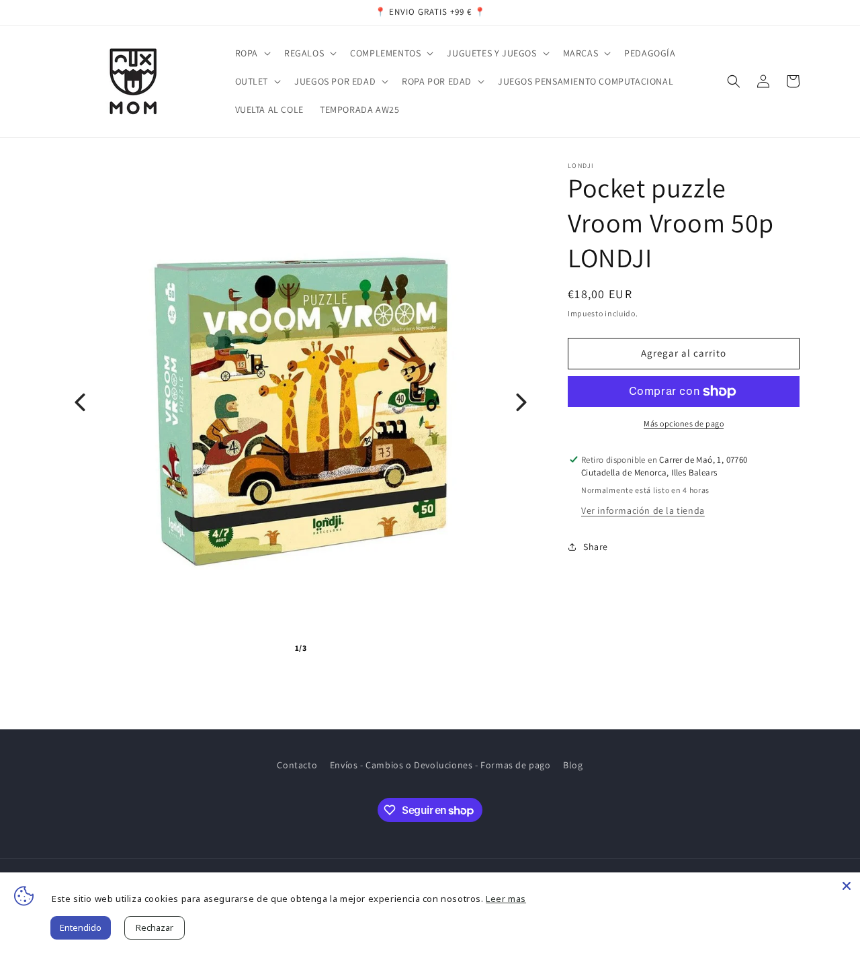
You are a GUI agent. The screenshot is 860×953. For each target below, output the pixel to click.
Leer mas (506, 899)
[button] (251, 53)
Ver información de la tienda (643, 510)
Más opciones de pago (684, 423)
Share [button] (595, 547)
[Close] (846, 886)
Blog (573, 765)
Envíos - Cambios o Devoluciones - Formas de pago (440, 765)
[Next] (521, 402)
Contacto (297, 765)
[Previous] (79, 402)
